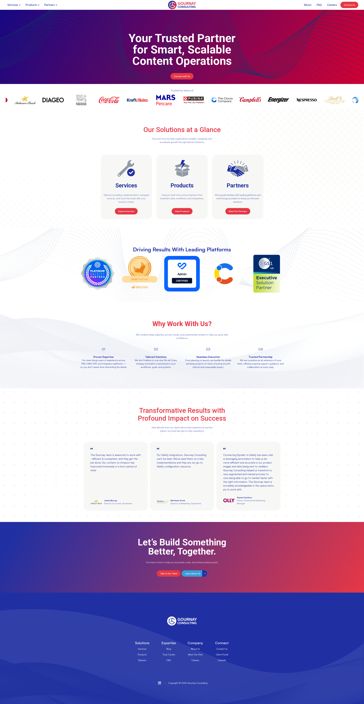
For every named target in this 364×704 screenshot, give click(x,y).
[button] (15, 5)
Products (142, 654)
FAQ (169, 660)
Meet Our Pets (195, 654)
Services (142, 648)
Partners (142, 660)
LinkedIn (222, 660)
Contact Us (222, 648)
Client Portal (222, 654)
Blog (168, 648)
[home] (182, 5)
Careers (195, 660)
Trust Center (169, 654)
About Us (195, 648)
